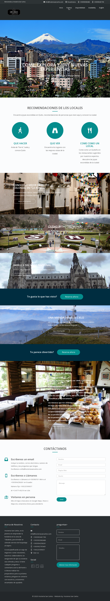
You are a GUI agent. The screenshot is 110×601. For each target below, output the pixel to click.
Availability (92, 8)
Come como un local (89, 144)
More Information (24, 201)
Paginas (69, 8)
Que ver (55, 143)
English (101, 8)
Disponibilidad (80, 8)
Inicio (61, 8)
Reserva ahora (71, 296)
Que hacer (20, 143)
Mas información (59, 331)
